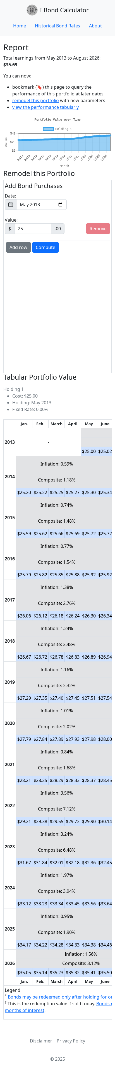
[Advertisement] (57, 312)
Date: (10, 196)
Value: (33, 224)
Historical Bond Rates (57, 26)
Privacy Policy (71, 1041)
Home (19, 26)
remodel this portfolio (35, 100)
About (95, 26)
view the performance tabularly (45, 107)
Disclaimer (41, 1041)
